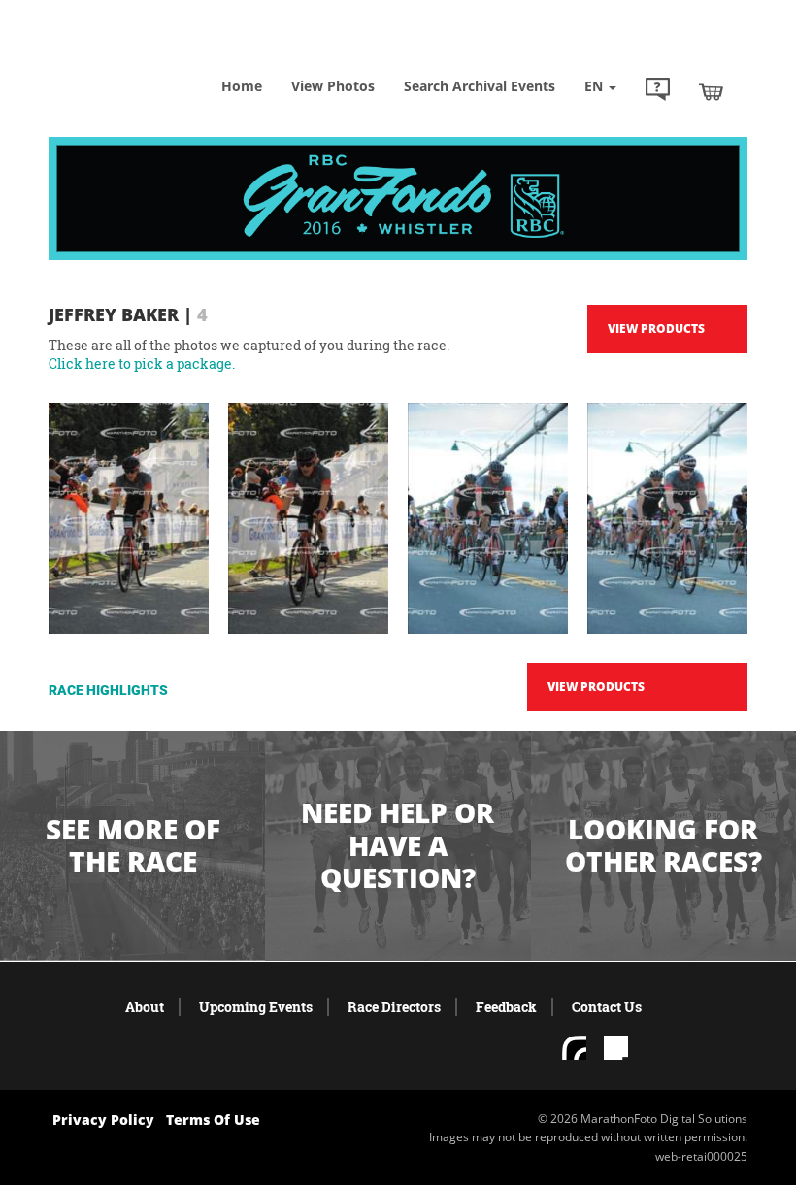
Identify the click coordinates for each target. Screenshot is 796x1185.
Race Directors (394, 1007)
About (144, 1007)
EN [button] (595, 86)
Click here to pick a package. (142, 363)
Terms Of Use (213, 1119)
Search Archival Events (479, 86)
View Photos (333, 86)
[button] (657, 91)
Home (241, 86)
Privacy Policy (103, 1119)
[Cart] (711, 91)
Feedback (506, 1007)
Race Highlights (108, 690)
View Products (656, 328)
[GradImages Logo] (145, 58)
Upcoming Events (256, 1007)
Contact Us (607, 1007)
